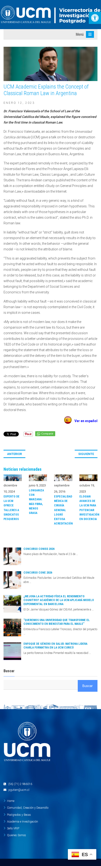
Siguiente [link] (86, 454)
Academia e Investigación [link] (22, 821)
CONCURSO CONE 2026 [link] (37, 572)
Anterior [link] (14, 454)
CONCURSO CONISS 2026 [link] (38, 549)
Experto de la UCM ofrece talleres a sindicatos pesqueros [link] (11, 508)
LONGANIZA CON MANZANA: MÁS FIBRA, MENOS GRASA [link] (36, 502)
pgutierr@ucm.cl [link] (18, 790)
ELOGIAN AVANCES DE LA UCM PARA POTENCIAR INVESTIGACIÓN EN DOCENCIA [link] (88, 508)
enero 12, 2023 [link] (19, 103)
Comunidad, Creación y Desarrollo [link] (27, 807)
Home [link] (10, 801)
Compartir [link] (47, 433)
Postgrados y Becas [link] (19, 814)
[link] (95, 18)
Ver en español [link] (84, 421)
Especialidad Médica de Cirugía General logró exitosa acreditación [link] (63, 510)
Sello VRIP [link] (13, 828)
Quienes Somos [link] (16, 835)
